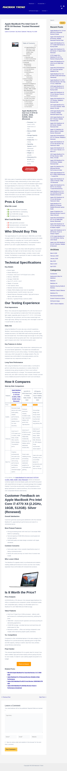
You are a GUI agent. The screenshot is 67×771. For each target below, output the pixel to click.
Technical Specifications (27, 63)
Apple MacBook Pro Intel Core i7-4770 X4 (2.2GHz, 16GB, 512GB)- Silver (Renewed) (31, 51)
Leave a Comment (10, 31)
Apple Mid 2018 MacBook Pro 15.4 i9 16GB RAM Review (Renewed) (57, 219)
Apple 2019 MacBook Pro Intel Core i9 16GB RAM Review (57, 63)
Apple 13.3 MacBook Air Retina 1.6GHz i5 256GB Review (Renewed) (56, 131)
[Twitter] (61, 8)
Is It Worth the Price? (29, 100)
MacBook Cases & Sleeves (57, 290)
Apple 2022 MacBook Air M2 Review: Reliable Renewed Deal (57, 125)
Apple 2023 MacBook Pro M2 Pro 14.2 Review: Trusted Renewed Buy (57, 186)
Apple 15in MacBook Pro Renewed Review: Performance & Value (57, 168)
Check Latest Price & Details (29, 169)
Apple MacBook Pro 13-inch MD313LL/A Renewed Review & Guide (58, 32)
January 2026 (54, 258)
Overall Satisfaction (30, 92)
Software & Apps (33, 10)
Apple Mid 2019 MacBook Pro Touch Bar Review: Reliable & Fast (57, 69)
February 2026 (54, 256)
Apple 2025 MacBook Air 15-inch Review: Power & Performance (57, 94)
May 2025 (53, 261)
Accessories (41, 3)
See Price (14, 404)
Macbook (31, 3)
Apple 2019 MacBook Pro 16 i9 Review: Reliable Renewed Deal (57, 162)
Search (52, 20)
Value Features (29, 103)
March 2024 (53, 263)
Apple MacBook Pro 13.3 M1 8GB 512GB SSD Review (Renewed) (57, 75)
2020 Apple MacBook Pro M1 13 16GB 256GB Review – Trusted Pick (57, 174)
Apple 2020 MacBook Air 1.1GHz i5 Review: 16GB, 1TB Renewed (57, 180)
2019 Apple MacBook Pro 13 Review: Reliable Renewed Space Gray (57, 112)
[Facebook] (63, 6)
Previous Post (5, 697)
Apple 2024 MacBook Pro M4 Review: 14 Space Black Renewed (57, 50)
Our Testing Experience (30, 67)
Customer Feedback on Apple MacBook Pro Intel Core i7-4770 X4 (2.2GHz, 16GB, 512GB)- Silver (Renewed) (30, 87)
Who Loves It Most (30, 98)
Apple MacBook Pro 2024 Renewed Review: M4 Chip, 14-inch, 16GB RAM (57, 81)
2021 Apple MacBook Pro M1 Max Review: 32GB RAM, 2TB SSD (57, 155)
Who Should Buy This (29, 60)
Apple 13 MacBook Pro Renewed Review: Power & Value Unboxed (57, 213)
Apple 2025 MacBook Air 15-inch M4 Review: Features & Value (57, 199)
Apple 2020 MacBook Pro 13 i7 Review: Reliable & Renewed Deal (57, 100)
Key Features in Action (30, 73)
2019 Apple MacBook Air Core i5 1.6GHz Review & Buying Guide (57, 88)
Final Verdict (29, 106)
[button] (34, 3)
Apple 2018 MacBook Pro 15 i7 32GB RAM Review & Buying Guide (57, 44)
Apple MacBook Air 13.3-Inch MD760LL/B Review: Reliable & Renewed (57, 193)
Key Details (28, 65)
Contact (44, 10)
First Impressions (30, 69)
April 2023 (53, 266)
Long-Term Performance (29, 76)
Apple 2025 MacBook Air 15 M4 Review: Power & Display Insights (58, 231)
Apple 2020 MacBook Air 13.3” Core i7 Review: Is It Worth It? (57, 149)
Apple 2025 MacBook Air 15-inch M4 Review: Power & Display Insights (57, 225)
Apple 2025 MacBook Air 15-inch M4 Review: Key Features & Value (57, 143)
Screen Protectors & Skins (57, 298)
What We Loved (29, 57)
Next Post (42, 697)
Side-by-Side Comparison (29, 81)
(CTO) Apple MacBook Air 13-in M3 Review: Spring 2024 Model (57, 238)
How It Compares (28, 78)
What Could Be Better (31, 58)
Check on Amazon (24, 664)
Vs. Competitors (30, 105)
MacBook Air (53, 283)
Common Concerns (30, 96)
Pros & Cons (27, 55)
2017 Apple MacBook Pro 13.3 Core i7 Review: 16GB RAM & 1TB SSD (57, 106)
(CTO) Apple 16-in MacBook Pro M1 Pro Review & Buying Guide (56, 57)
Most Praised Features (29, 94)
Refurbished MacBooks (56, 295)
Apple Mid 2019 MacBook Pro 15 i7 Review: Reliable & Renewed (57, 137)
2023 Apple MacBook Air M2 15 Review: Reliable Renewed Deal (57, 118)
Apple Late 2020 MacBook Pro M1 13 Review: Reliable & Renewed (57, 244)
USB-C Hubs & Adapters (57, 303)
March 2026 (53, 253)
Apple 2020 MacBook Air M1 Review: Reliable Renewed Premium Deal (57, 38)
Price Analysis (29, 101)
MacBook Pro (54, 293)
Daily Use (28, 70)
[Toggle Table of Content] (34, 45)
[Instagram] (61, 6)
